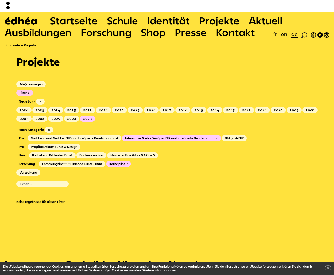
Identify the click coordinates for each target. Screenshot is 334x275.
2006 (39, 119)
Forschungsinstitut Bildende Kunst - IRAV (72, 164)
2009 (294, 110)
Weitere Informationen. (159, 270)
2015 (198, 110)
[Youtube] (320, 34)
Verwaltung (28, 172)
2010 (278, 110)
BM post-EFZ (234, 138)
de (294, 34)
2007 (24, 119)
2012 (246, 110)
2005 (55, 119)
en (285, 34)
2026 (24, 110)
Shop (153, 32)
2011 (262, 110)
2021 (103, 110)
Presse (191, 32)
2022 (87, 110)
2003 (87, 119)
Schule (122, 20)
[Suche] (304, 35)
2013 (230, 110)
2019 (135, 110)
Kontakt (235, 32)
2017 (167, 110)
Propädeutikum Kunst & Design (54, 147)
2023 (71, 110)
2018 (151, 110)
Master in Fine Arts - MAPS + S (132, 155)
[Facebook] (313, 34)
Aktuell (265, 20)
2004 (71, 119)
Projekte (219, 20)
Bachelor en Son (91, 155)
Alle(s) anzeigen (31, 84)
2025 (39, 110)
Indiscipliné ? (118, 164)
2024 (55, 110)
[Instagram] (326, 34)
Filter (23, 93)
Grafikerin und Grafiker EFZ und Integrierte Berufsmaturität (74, 138)
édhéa (21, 20)
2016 (182, 110)
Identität (168, 20)
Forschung (106, 32)
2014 (214, 110)
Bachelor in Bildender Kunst (52, 155)
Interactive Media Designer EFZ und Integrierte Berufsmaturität (171, 138)
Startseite (74, 20)
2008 (310, 110)
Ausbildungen (38, 32)
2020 (119, 110)
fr (275, 34)
